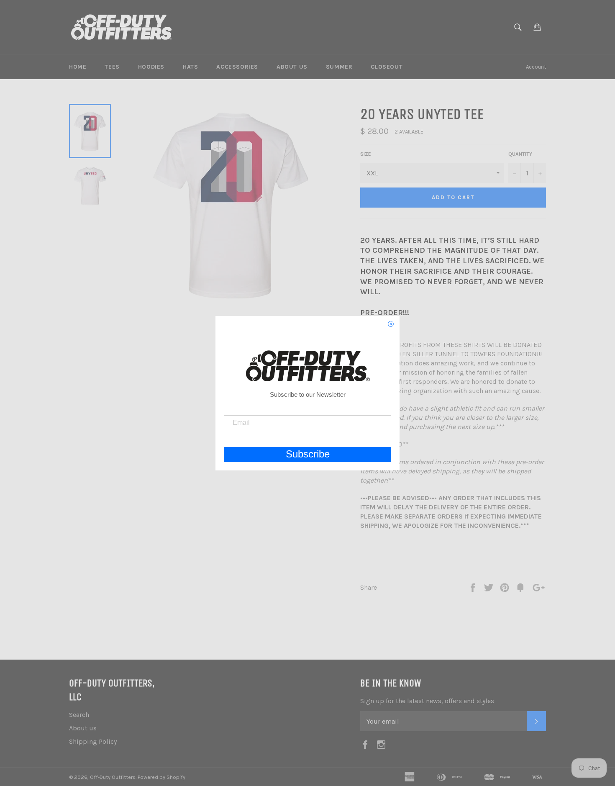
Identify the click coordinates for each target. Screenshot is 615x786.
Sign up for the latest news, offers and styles (427, 701)
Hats (190, 66)
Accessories (237, 66)
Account (536, 67)
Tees (112, 66)
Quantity (520, 154)
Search (79, 715)
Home (77, 66)
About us (292, 66)
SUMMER (339, 66)
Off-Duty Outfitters (113, 777)
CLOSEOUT (386, 66)
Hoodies (151, 66)
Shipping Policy (93, 741)
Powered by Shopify (161, 777)
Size (365, 154)
